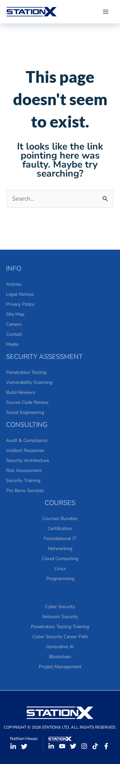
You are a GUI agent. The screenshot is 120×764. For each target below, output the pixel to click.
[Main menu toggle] (105, 12)
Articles (14, 284)
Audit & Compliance (26, 440)
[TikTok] (95, 746)
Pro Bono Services (25, 490)
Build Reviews (20, 392)
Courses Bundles (60, 518)
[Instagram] (84, 746)
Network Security (60, 616)
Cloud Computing (60, 558)
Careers (14, 324)
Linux (60, 568)
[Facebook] (106, 746)
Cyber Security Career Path (60, 636)
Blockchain (60, 657)
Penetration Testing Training (60, 626)
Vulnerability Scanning (29, 382)
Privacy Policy (20, 304)
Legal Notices (20, 294)
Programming (60, 578)
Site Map (15, 314)
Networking (60, 548)
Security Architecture (27, 460)
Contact (14, 334)
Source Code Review (27, 402)
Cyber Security (60, 606)
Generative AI (60, 647)
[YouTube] (62, 746)
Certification (60, 528)
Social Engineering (25, 412)
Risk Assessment (24, 470)
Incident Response (25, 450)
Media (12, 344)
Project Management (60, 667)
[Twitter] (24, 746)
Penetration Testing (26, 372)
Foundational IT (60, 538)
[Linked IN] (13, 746)
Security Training (23, 480)
